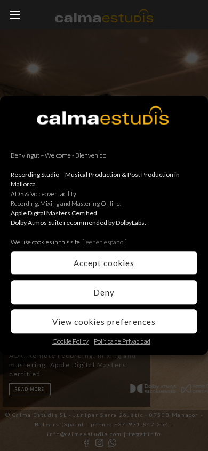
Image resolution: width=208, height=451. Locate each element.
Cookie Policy (70, 341)
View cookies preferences (104, 321)
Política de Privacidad (122, 341)
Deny (104, 292)
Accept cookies (104, 263)
